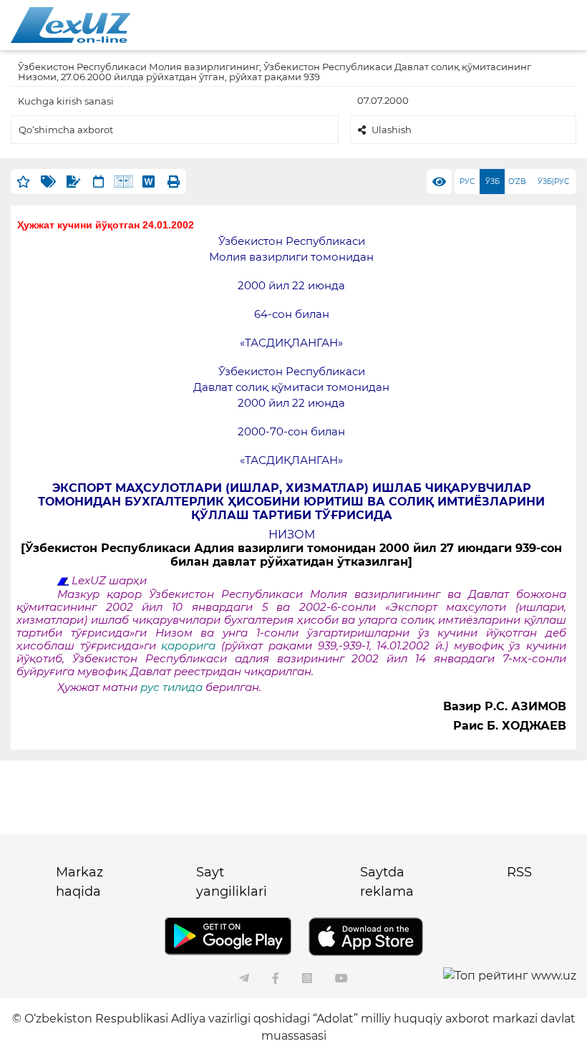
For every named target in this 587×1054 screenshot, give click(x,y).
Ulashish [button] (392, 129)
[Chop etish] (173, 181)
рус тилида (171, 687)
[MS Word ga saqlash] (148, 181)
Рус (467, 181)
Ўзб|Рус (553, 181)
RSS (519, 872)
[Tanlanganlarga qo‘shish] (23, 181)
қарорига (188, 645)
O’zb (517, 181)
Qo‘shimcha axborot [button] (66, 129)
